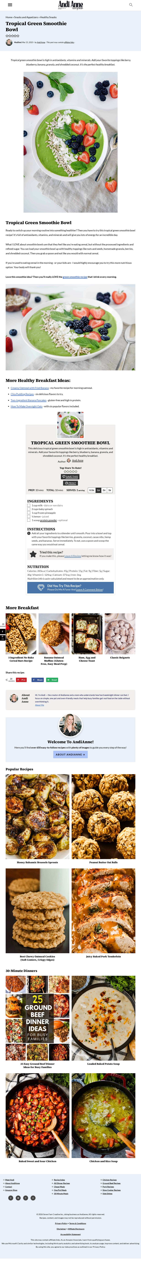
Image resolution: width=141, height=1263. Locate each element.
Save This (72, 476)
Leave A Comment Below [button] (89, 589)
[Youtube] (18, 1198)
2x (104, 490)
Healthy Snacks (48, 17)
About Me (39, 705)
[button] (7, 35)
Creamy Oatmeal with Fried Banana (30, 387)
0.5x (91, 490)
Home (9, 17)
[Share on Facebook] (3, 631)
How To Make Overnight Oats (26, 406)
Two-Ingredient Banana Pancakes (28, 400)
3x (109, 490)
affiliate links (69, 42)
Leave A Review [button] (72, 555)
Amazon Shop (11, 1190)
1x (98, 490)
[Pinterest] (25, 1198)
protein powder (48, 520)
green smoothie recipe (75, 276)
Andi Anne (77, 460)
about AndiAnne (69, 754)
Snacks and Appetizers (26, 17)
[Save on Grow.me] (31, 680)
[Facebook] (10, 1198)
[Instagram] (33, 1198)
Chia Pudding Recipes (22, 394)
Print (72, 483)
